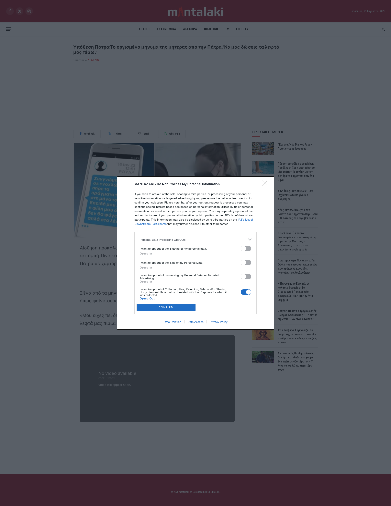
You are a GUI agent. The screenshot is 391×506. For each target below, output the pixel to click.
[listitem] (195, 239)
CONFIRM (166, 307)
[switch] (246, 248)
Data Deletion (172, 321)
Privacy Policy (218, 321)
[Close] (266, 184)
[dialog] (195, 253)
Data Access (195, 321)
